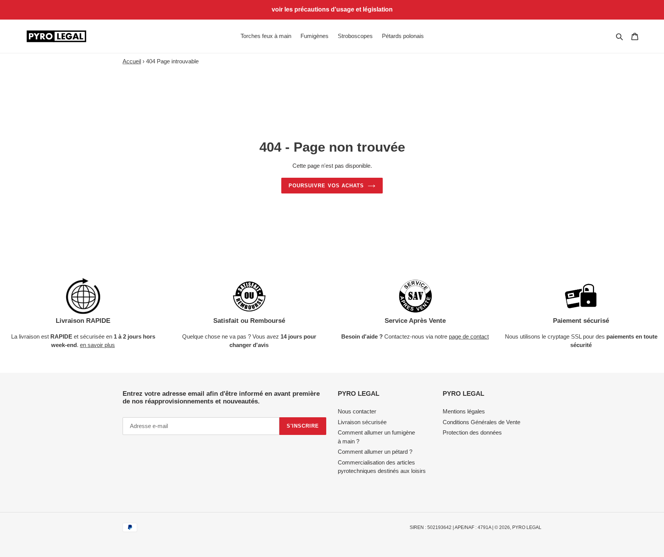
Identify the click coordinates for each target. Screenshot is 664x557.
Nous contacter (357, 411)
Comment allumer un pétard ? (375, 451)
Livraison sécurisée (362, 422)
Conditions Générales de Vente (481, 422)
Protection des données (472, 432)
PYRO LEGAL (526, 527)
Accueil (132, 61)
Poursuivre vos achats (326, 185)
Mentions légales (464, 411)
